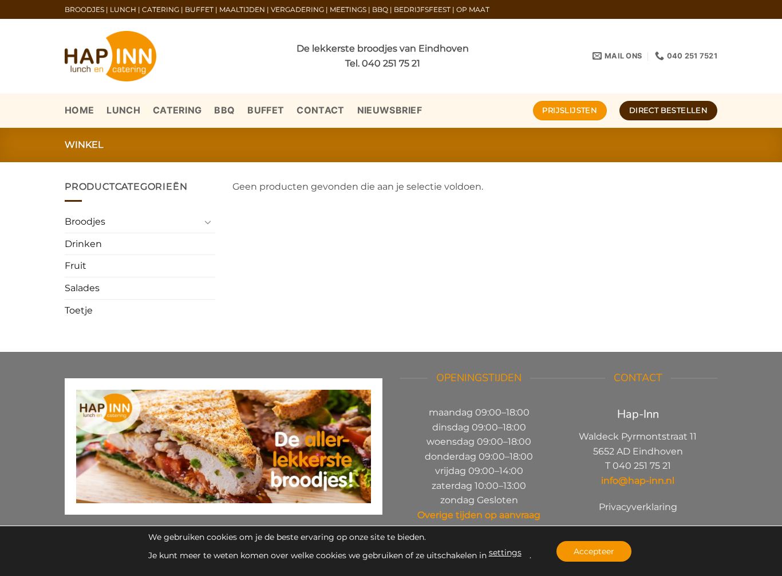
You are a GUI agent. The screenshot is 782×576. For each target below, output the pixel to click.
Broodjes (85, 221)
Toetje (79, 310)
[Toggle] (208, 222)
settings (505, 552)
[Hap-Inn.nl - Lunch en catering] (110, 56)
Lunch (123, 110)
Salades (82, 288)
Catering (177, 110)
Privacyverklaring (638, 506)
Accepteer (594, 551)
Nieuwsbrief (389, 110)
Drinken (83, 243)
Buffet (265, 110)
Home (79, 110)
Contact (320, 110)
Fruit (75, 265)
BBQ (224, 110)
